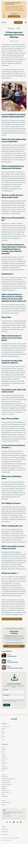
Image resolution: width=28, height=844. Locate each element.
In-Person (3, 800)
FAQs (3, 734)
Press (3, 738)
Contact (4, 826)
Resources (11, 28)
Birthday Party (4, 786)
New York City (4, 758)
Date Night (4, 788)
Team (3, 730)
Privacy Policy (5, 831)
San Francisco (4, 762)
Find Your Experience (14, 16)
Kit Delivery (4, 804)
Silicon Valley (4, 766)
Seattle (3, 764)
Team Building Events (6, 780)
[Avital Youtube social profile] (14, 822)
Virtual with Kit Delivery (6, 802)
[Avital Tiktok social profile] (10, 822)
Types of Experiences (6, 726)
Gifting (3, 794)
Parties (21, 642)
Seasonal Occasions (5, 792)
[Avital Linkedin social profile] (17, 822)
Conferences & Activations (7, 784)
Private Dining (4, 776)
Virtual (3, 770)
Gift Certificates (5, 796)
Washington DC (5, 768)
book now (18, 22)
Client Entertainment (6, 782)
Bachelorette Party (5, 790)
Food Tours (4, 774)
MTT (17, 838)
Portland (3, 760)
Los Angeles (4, 756)
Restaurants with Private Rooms (8, 778)
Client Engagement (9, 642)
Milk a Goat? (5, 834)
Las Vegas (3, 754)
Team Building (16, 642)
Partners (3, 732)
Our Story (3, 728)
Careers (3, 740)
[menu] (25, 22)
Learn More (14, 13)
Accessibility (5, 829)
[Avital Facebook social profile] (20, 822)
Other (18, 28)
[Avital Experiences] (4, 22)
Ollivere (11, 838)
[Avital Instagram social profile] (7, 822)
